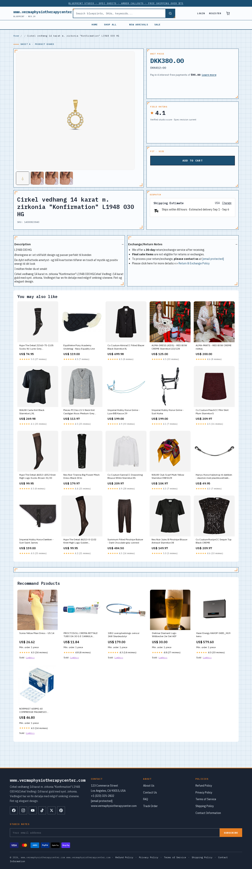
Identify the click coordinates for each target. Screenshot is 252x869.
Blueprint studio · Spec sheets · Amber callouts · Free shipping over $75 (126, 3)
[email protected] (213, 259)
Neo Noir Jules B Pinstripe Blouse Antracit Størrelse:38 (169, 541)
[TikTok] (42, 810)
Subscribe (231, 832)
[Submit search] (170, 13)
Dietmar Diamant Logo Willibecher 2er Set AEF (164, 635)
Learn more (209, 75)
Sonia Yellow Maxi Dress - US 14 (36, 633)
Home (95, 24)
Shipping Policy (204, 806)
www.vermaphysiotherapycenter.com (46, 13)
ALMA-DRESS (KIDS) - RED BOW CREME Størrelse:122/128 (169, 347)
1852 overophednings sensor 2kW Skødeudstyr (123, 635)
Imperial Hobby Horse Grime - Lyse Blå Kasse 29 (123, 412)
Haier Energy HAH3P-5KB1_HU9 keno (213, 635)
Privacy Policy (203, 792)
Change (227, 203)
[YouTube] (33, 810)
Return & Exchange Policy (194, 263)
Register (215, 13)
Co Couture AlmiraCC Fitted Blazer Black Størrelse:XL (125, 347)
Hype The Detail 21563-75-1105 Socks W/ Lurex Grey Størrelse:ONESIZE (36, 347)
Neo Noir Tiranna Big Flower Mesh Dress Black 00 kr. (81, 476)
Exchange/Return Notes (145, 244)
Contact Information (208, 813)
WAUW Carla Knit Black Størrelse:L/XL (31, 412)
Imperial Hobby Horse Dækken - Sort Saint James (36, 541)
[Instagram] (23, 810)
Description (22, 244)
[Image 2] (37, 178)
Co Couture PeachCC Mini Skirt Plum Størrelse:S (212, 412)
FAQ (145, 799)
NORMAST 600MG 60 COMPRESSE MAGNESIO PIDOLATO (33, 710)
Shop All (110, 24)
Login (201, 13)
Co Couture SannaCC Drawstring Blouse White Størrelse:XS (125, 476)
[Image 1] (22, 178)
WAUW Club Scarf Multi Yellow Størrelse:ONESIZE (168, 476)
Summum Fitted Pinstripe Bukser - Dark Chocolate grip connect (125, 541)
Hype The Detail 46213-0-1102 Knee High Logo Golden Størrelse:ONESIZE (79, 541)
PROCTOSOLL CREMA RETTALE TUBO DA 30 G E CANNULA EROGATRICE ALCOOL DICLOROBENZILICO (81, 635)
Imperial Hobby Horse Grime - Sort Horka (168, 412)
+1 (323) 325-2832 (102, 796)
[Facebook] (14, 810)
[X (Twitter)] (52, 810)
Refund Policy (203, 785)
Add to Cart (193, 160)
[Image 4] (66, 178)
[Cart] (228, 13)
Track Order (150, 806)
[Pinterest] (61, 810)
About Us (148, 785)
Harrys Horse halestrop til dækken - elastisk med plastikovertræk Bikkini (214, 476)
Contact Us (150, 792)
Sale (157, 24)
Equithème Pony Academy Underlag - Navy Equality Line (79, 347)
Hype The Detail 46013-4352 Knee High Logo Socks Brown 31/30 (37, 476)
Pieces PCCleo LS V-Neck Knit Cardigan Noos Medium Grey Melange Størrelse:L (79, 412)
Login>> (30, 657)
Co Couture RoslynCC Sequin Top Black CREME (214, 541)
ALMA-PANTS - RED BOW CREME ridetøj (214, 347)
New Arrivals (138, 24)
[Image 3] (51, 178)
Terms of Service (205, 799)
